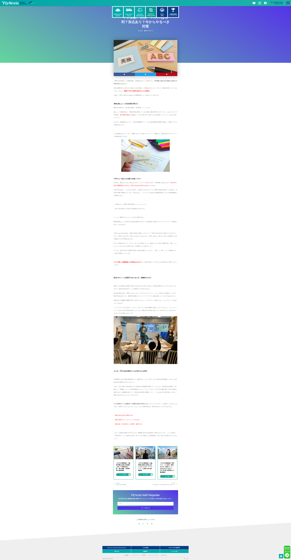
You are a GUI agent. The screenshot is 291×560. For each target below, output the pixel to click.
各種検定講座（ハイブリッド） (173, 14)
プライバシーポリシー (153, 555)
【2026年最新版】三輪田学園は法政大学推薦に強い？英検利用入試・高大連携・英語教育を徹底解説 (123, 466)
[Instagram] (259, 3)
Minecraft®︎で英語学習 (174, 547)
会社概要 (126, 555)
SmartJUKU (162, 14)
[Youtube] (254, 3)
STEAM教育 (145, 547)
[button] (287, 3)
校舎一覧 (117, 551)
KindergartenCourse (118, 14)
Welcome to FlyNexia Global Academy (117, 547)
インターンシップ (135, 555)
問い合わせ (164, 555)
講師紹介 (145, 551)
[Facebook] (265, 3)
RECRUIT (144, 555)
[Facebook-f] (184, 558)
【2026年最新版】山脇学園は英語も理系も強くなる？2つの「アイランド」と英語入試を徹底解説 (145, 466)
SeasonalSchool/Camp (140, 14)
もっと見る (123, 474)
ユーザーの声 (174, 551)
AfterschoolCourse (128, 14)
